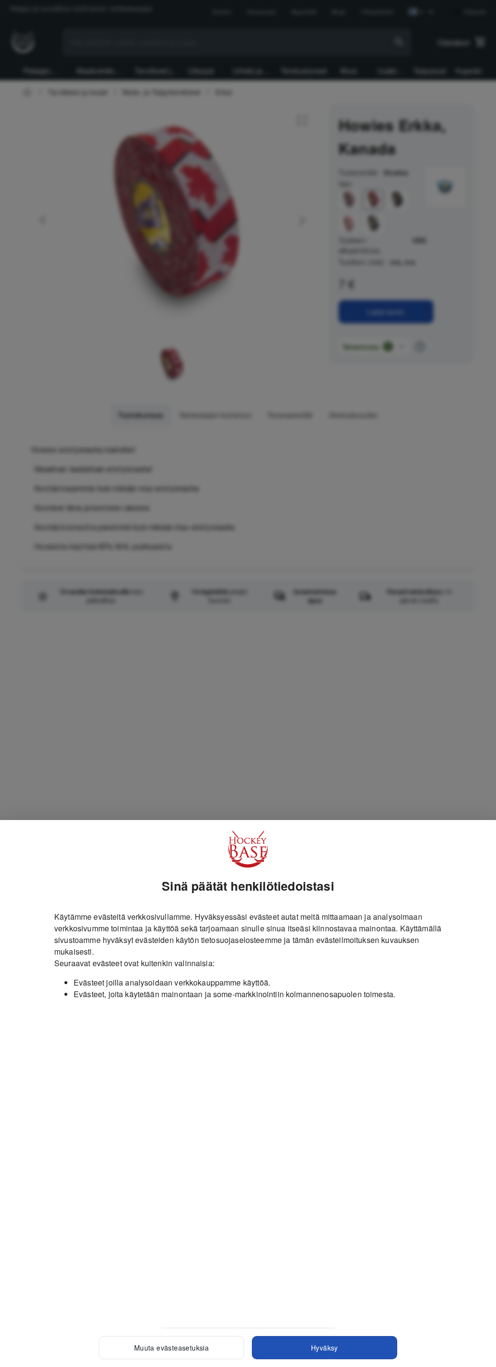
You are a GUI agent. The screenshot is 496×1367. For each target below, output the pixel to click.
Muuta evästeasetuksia (171, 1347)
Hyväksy (324, 1347)
